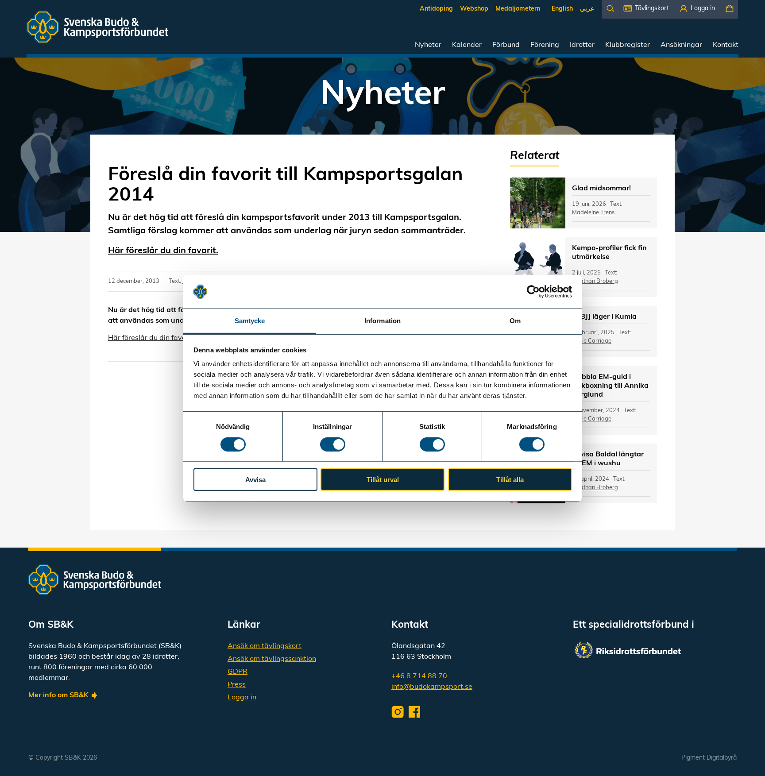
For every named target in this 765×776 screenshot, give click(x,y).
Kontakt (725, 45)
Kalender (467, 45)
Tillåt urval (383, 479)
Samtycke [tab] (250, 320)
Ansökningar (681, 45)
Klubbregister (627, 45)
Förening (544, 45)
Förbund (506, 45)
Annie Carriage (591, 341)
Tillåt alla (510, 479)
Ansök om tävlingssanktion (272, 659)
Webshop (474, 9)
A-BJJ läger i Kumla (604, 316)
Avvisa (255, 479)
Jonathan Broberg (595, 281)
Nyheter (428, 45)
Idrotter (582, 45)
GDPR (237, 672)
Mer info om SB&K (58, 695)
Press (237, 684)
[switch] (332, 444)
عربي (587, 9)
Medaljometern (517, 9)
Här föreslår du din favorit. (163, 251)
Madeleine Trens (593, 213)
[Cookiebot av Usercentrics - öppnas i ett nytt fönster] (533, 291)
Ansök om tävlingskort (264, 646)
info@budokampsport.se (431, 687)
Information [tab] (382, 320)
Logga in (242, 697)
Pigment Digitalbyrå (709, 758)
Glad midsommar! (601, 188)
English (562, 9)
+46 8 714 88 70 (419, 676)
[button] (647, 9)
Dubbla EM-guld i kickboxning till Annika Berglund (610, 386)
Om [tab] (515, 320)
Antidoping (436, 9)
